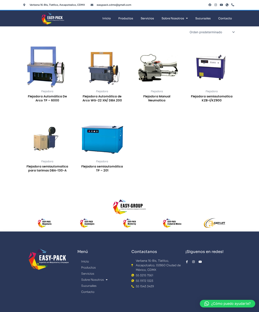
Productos (125, 18)
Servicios (147, 18)
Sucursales (203, 18)
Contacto (225, 18)
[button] (227, 303)
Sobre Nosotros (173, 18)
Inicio (106, 18)
